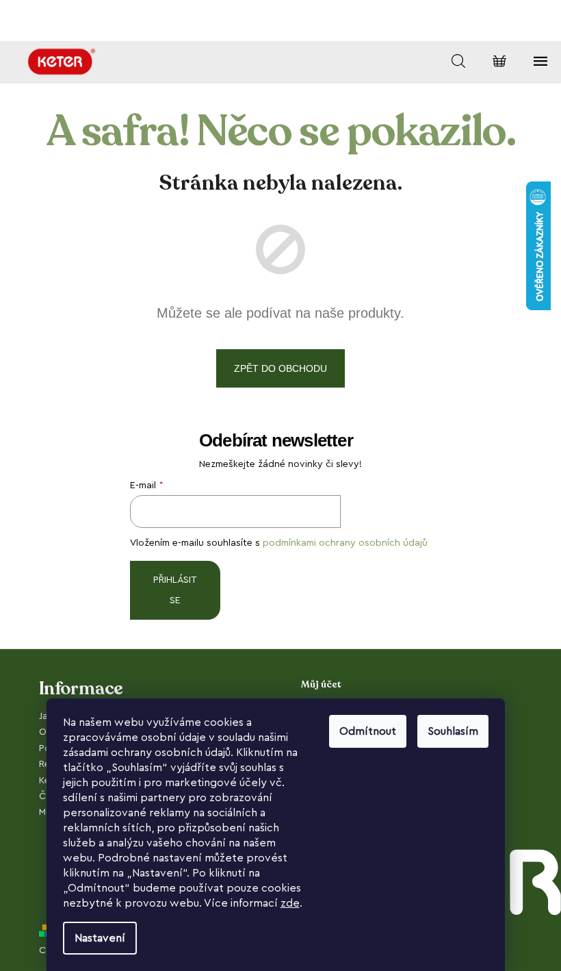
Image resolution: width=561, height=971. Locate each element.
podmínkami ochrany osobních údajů (345, 543)
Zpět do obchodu (280, 368)
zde (290, 903)
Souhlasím (453, 731)
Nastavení (100, 938)
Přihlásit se (175, 590)
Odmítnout (367, 731)
